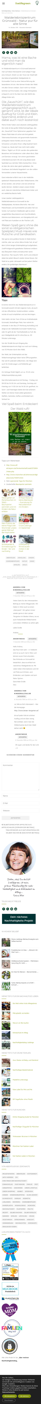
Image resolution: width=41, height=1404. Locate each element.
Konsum (18, 1198)
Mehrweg (16, 1202)
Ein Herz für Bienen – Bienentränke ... (24, 972)
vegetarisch (7, 1219)
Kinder (31, 557)
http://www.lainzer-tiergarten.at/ (26, 710)
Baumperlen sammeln (24, 484)
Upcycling (23, 1216)
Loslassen (6, 1202)
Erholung (22, 557)
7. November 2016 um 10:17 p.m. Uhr (24, 596)
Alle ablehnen (24, 1396)
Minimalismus (20, 1205)
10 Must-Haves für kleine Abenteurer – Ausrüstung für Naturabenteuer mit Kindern (26, 502)
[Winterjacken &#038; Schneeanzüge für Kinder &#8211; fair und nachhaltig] (9, 539)
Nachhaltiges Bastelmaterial (23, 1070)
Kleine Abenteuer (16, 10)
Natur (24, 561)
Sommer (6, 1216)
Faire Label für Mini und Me (22, 1089)
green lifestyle (31, 1188)
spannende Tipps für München (21, 481)
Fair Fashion (19, 1184)
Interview (29, 1191)
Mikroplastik (8, 1205)
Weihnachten (20, 1223)
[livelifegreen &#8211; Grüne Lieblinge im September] (26, 518)
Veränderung (8, 1223)
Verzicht (30, 1219)
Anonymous (19, 639)
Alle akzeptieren (9, 1396)
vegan (31, 1216)
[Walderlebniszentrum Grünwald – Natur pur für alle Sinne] (20, 39)
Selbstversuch (30, 1212)
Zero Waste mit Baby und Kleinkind (25, 1060)
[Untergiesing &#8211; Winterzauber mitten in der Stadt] (26, 539)
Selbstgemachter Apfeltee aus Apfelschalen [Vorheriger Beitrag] (18, 826)
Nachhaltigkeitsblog (6, 10)
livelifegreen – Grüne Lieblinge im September (25, 525)
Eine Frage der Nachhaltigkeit (15, 1181)
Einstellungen (8, 1400)
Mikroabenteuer (12, 561)
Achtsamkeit (32, 1174)
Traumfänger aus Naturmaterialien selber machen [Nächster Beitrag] (22, 831)
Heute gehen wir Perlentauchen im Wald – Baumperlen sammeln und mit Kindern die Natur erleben (9, 504)
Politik (30, 1209)
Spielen (17, 565)
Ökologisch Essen (10, 1226)
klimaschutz (7, 1198)
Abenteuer (11, 557)
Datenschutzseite (8, 1392)
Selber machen (16, 1212)
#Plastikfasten (8, 1174)
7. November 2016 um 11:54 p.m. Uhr (24, 642)
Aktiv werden (8, 1177)
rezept (5, 1212)
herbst (20, 1191)
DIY (16, 1177)
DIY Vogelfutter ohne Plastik (23, 1099)
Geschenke (18, 1188)
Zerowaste (32, 1223)
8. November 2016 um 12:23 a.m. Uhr (25, 699)
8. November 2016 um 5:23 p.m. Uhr (26, 740)
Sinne (32, 561)
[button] (3, 52)
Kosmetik (26, 1198)
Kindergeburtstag (17, 1195)
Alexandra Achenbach (25, 27)
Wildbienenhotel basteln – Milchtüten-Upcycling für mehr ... (25, 962)
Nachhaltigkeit (8, 1209)
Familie (29, 1184)
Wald (25, 565)
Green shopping (9, 1191)
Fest (36, 1184)
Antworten (20, 593)
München (31, 1205)
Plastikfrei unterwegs (20, 1080)
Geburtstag (7, 1188)
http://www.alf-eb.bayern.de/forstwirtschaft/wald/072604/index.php (22, 468)
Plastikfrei (21, 1209)
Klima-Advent (32, 1195)
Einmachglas (8, 1184)
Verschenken (19, 1219)
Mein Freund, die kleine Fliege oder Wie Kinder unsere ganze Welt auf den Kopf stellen (9, 527)
